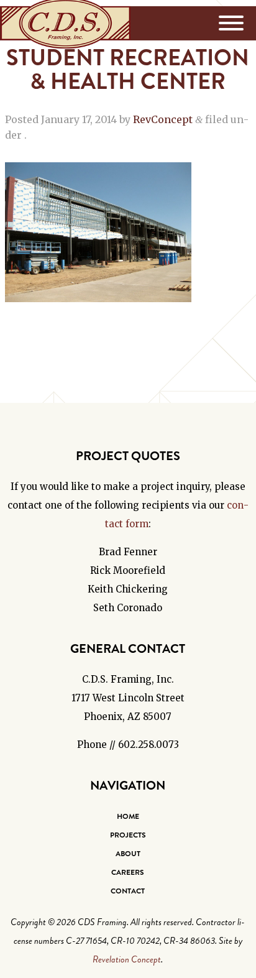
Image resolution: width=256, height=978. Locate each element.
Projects (128, 835)
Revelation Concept (127, 959)
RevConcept (163, 119)
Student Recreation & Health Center (127, 70)
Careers (127, 872)
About (128, 854)
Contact (128, 891)
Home (128, 816)
